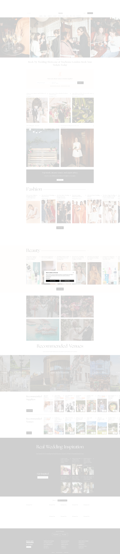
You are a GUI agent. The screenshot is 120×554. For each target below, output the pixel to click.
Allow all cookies (53, 280)
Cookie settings (67, 280)
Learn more (48, 278)
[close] (73, 272)
